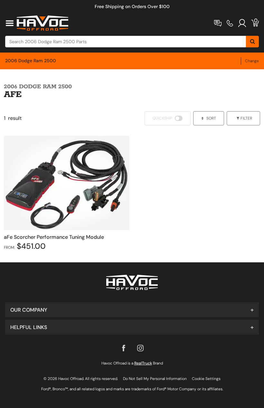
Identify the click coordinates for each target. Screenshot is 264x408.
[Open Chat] (218, 23)
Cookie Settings (206, 378)
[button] (132, 309)
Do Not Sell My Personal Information (155, 378)
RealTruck (143, 363)
